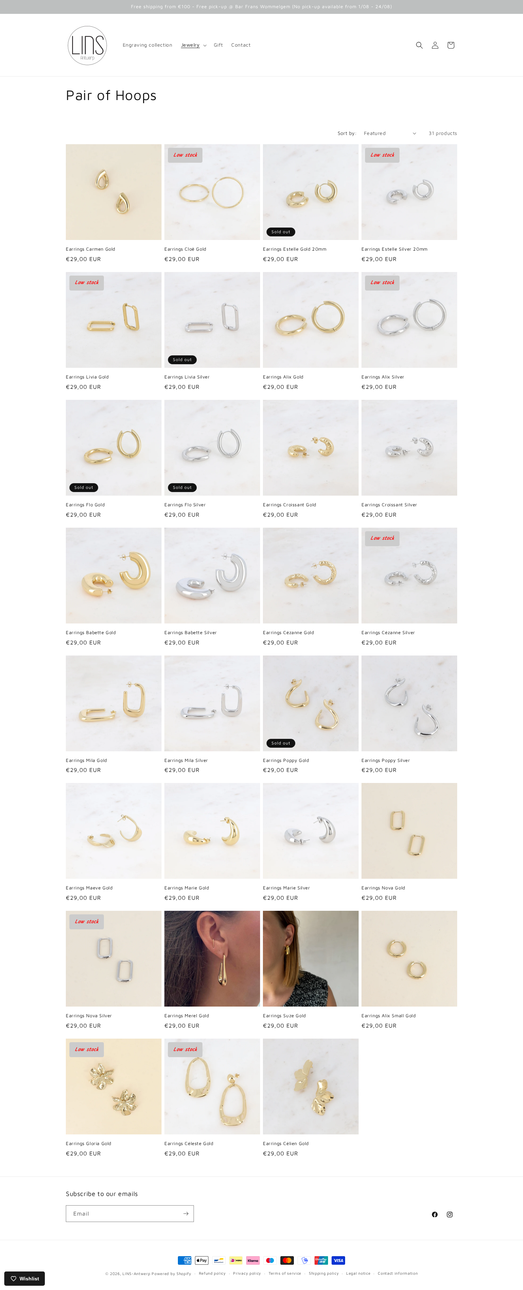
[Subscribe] (186, 1213)
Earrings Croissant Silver (389, 504)
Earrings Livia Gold (87, 377)
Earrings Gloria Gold (88, 1143)
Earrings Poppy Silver (385, 760)
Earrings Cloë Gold (185, 249)
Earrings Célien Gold (286, 1143)
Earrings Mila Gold (86, 760)
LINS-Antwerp (136, 1273)
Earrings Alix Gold (283, 377)
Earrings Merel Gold (186, 1015)
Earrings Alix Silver (383, 377)
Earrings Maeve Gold (89, 888)
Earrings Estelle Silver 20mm (394, 249)
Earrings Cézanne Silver (388, 632)
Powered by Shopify (171, 1273)
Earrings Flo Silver (185, 504)
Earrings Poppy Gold (286, 760)
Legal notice (358, 1273)
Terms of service (285, 1273)
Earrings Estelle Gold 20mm (295, 249)
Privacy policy (247, 1273)
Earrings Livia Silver (187, 377)
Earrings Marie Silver (286, 888)
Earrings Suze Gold (284, 1015)
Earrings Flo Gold (85, 504)
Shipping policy (324, 1273)
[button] (193, 44)
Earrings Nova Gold (383, 888)
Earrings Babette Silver (190, 632)
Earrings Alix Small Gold (388, 1015)
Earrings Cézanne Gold (288, 632)
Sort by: (347, 133)
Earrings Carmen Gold (90, 249)
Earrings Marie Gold (186, 888)
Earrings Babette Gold (91, 632)
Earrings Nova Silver (89, 1015)
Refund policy (212, 1273)
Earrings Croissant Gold (289, 504)
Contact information (398, 1273)
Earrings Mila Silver (186, 760)
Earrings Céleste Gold (188, 1143)
